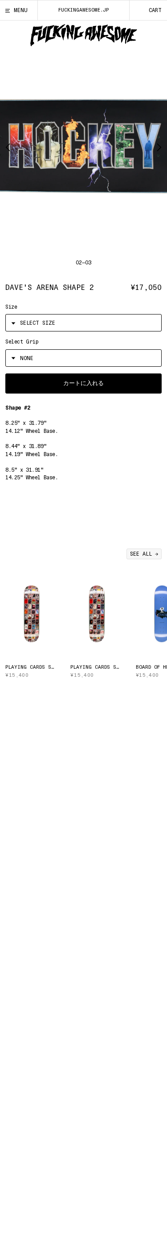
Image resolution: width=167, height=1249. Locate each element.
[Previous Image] (10, 146)
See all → (144, 554)
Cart (155, 10)
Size (11, 307)
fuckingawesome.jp (83, 10)
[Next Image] (156, 146)
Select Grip (21, 341)
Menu (21, 10)
